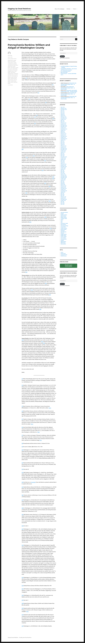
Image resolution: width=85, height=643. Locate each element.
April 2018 (63, 183)
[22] (30, 222)
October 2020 (63, 158)
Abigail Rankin (10, 60)
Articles (68, 8)
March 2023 (63, 132)
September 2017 (64, 190)
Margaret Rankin (11, 71)
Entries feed (63, 253)
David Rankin (14, 63)
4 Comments (10, 84)
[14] (42, 170)
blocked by (68, 265)
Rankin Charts (63, 235)
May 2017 (62, 195)
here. (50, 407)
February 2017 (63, 196)
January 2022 (63, 147)
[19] (26, 193)
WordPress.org (63, 255)
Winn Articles (63, 243)
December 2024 (64, 118)
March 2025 (63, 115)
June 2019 (62, 171)
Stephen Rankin (14, 78)
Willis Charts (63, 242)
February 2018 (63, 185)
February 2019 (63, 175)
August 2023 (63, 130)
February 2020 (63, 164)
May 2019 (62, 172)
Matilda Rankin (10, 73)
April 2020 (63, 162)
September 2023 (64, 129)
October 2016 (63, 200)
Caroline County (64, 218)
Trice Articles (63, 237)
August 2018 (63, 179)
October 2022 (63, 137)
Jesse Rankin (15, 68)
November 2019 (64, 166)
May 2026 (63, 107)
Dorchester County (64, 223)
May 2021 (62, 155)
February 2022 (63, 145)
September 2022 (64, 138)
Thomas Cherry (10, 79)
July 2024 (62, 120)
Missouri (62, 233)
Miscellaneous (63, 231)
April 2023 (63, 131)
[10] (22, 149)
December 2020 (64, 156)
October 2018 (63, 178)
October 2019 (63, 167)
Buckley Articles (64, 214)
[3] (38, 92)
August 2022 (63, 139)
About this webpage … (60, 8)
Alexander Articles (64, 212)
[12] (27, 157)
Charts (74, 8)
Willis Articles (63, 241)
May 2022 (63, 143)
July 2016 (62, 201)
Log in (62, 252)
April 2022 (63, 144)
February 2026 (63, 108)
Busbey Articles (64, 217)
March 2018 (63, 184)
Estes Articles (63, 224)
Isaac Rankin (15, 65)
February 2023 (63, 133)
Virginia (62, 240)
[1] (26, 78)
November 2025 (64, 109)
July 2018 (62, 181)
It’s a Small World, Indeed (65, 71)
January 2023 (63, 135)
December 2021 (64, 148)
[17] (45, 183)
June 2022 (63, 142)
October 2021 (63, 150)
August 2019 (63, 169)
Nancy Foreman (15, 74)
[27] (50, 294)
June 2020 (63, 160)
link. (39, 432)
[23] (50, 228)
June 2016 (62, 202)
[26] (32, 289)
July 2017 (62, 193)
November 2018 (64, 177)
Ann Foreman (12, 61)
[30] (42, 341)
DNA (61, 222)
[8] (53, 118)
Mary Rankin (13, 72)
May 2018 (62, 182)
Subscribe (62, 56)
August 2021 (63, 152)
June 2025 (63, 112)
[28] (40, 309)
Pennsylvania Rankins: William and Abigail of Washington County (29, 46)
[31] (44, 343)
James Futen (10, 66)
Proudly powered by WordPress (25, 637)
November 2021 (64, 149)
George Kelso (10, 65)
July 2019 (62, 170)
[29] (22, 340)
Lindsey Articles (64, 228)
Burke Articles (63, 216)
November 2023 (64, 126)
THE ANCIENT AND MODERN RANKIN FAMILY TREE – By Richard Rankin (68, 84)
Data (62, 220)
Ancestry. (33, 482)
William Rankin (10, 82)
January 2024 (63, 124)
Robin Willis (10, 55)
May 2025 (62, 113)
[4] (29, 99)
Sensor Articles (63, 236)
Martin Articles (63, 229)
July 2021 (62, 153)
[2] (52, 84)
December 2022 (64, 136)
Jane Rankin (13, 67)
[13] (45, 160)
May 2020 (63, 161)
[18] (49, 186)
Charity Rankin (10, 62)
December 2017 (64, 188)
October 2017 (63, 189)
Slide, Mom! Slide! (64, 72)
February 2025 (63, 116)
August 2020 (63, 159)
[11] (33, 155)
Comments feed (64, 254)
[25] (46, 283)
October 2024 (63, 119)
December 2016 (64, 199)
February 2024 (63, 122)
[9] (35, 123)
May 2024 (63, 121)
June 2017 (62, 194)
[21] (45, 217)
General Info (63, 227)
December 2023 (64, 125)
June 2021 (62, 154)
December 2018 (64, 176)
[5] (45, 102)
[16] (53, 178)
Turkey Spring (13, 80)
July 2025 (62, 110)
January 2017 (63, 198)
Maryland (63, 230)
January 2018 (63, 187)
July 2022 (62, 141)
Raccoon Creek (11, 76)
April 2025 (63, 114)
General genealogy (64, 225)
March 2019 (63, 173)
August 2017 (63, 192)
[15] (53, 176)
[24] (26, 272)
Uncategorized (63, 239)
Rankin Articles (13, 58)
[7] (35, 117)
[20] (50, 201)
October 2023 (63, 127)
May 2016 (62, 204)
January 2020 (63, 165)
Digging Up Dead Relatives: (19, 9)
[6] (36, 115)
